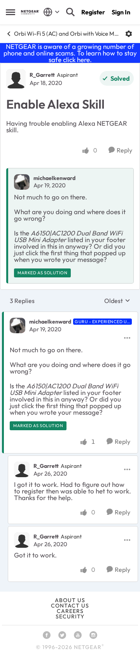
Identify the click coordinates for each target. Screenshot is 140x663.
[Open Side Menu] (10, 12)
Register (93, 12)
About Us (70, 600)
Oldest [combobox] (117, 301)
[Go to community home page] (30, 12)
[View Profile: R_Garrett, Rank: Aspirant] (16, 78)
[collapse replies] (70, 315)
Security (70, 616)
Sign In (121, 12)
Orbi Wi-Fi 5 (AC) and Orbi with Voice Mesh (66, 33)
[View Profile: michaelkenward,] (22, 182)
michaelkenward (54, 178)
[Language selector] (51, 12)
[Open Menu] (128, 33)
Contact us (70, 605)
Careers (70, 611)
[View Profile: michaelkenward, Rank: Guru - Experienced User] (17, 325)
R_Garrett (42, 75)
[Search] (70, 12)
